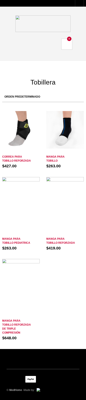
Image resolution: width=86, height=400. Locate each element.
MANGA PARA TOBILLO (55, 158)
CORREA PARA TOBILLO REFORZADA (16, 158)
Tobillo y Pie (21, 152)
